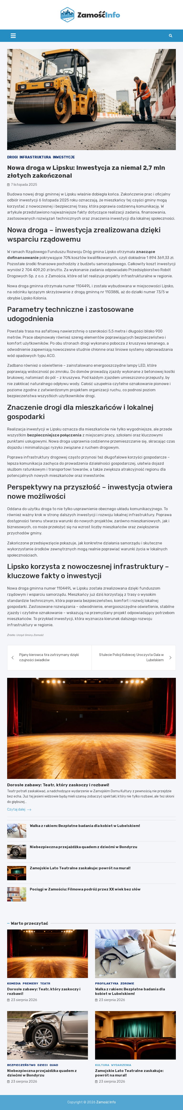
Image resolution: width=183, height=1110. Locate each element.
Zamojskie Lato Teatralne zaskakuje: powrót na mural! (80, 868)
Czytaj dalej (16, 809)
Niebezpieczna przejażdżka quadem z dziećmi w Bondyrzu (83, 847)
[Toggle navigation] (13, 35)
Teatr (45, 983)
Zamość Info (106, 1102)
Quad (54, 1065)
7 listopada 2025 (24, 185)
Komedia (14, 983)
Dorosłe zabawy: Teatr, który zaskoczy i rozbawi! (58, 784)
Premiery (30, 983)
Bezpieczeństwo (21, 1065)
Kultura (102, 1065)
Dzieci (42, 1065)
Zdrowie (127, 983)
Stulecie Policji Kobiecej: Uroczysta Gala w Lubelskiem (131, 657)
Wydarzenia (121, 1065)
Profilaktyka (106, 983)
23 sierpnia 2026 (24, 1000)
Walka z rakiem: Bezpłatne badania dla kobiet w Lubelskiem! (85, 826)
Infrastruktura (35, 157)
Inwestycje (64, 157)
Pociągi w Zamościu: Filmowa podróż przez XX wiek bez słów (85, 889)
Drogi (12, 157)
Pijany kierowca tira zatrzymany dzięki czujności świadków (49, 657)
